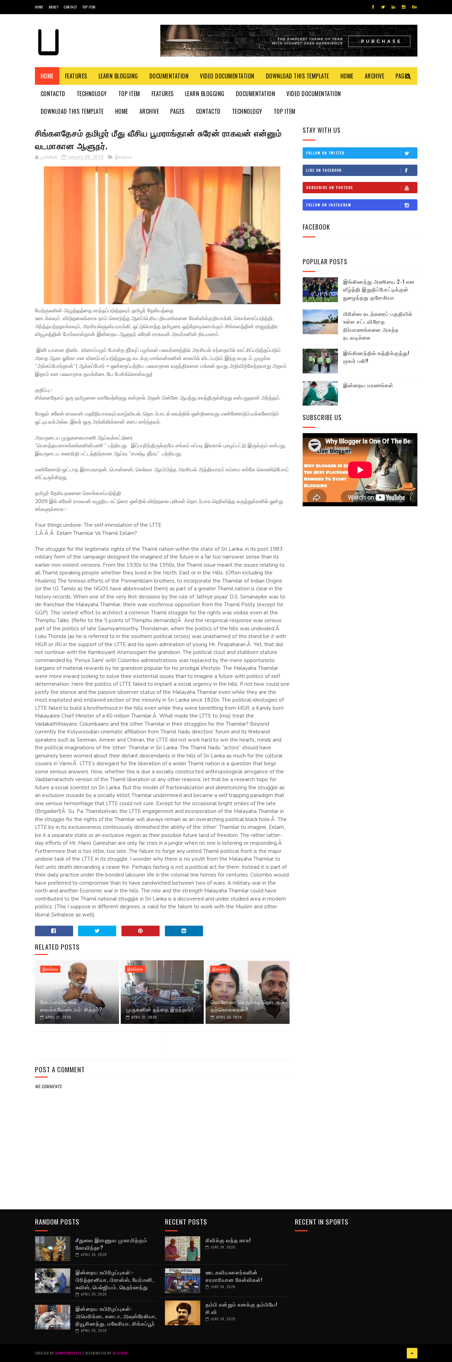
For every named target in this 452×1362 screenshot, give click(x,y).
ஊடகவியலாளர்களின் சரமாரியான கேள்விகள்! (234, 1275)
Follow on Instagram (328, 204)
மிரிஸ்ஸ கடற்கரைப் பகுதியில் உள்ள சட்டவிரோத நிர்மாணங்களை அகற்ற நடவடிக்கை (377, 325)
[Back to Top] (412, 1353)
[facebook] (373, 7)
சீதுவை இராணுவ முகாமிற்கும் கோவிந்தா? (111, 1243)
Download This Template (297, 76)
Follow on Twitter (325, 152)
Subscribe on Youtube (329, 187)
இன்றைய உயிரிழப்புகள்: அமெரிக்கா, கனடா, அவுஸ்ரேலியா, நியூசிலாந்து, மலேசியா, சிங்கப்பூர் (116, 1315)
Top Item (89, 7)
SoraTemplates (68, 1353)
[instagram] (403, 7)
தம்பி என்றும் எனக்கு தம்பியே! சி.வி (241, 1307)
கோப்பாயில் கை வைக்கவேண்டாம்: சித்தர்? (71, 1005)
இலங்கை (123, 157)
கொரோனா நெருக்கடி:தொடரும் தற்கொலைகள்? (247, 1005)
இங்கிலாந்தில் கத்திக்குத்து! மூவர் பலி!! (376, 357)
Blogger (120, 1353)
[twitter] (383, 7)
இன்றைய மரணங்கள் (368, 385)
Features (76, 76)
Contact (70, 7)
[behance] (415, 7)
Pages (177, 111)
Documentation (169, 76)
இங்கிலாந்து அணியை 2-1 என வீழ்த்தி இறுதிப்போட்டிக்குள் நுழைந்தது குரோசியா (379, 289)
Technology (92, 93)
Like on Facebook (324, 170)
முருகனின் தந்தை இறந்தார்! (159, 1009)
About (54, 7)
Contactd (53, 93)
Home (39, 7)
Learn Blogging (118, 76)
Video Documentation (227, 76)
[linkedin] (393, 7)
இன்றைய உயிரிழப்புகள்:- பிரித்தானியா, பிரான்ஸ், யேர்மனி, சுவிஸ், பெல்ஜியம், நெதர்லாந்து (115, 1279)
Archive (375, 76)
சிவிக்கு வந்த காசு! (228, 1240)
